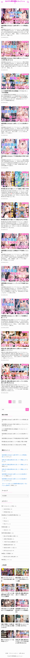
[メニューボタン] (2, 2)
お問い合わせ (22, 653)
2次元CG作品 (8, 509)
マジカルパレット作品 (9, 506)
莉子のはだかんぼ (9, 550)
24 (20, 401)
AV (5, 518)
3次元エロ (7, 529)
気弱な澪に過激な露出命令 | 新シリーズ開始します (14, 459)
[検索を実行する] (27, 409)
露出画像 (6, 527)
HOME (6, 653)
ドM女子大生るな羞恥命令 (11, 541)
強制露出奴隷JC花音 (9, 544)
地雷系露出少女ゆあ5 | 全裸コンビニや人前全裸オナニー (15, 434)
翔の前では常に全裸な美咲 (11, 556)
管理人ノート (7, 559)
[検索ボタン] (28, 2)
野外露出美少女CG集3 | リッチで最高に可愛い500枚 (14, 441)
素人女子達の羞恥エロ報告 (11, 536)
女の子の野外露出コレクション (15, 1)
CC (2, 461)
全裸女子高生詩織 (9, 539)
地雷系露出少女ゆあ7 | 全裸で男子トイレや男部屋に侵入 (15, 420)
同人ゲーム (7, 523)
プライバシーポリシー (13, 653)
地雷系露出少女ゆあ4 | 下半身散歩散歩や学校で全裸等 (15, 438)
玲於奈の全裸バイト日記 (10, 547)
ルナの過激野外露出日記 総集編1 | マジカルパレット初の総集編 (14, 429)
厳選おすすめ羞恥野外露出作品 (12, 515)
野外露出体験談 (8, 533)
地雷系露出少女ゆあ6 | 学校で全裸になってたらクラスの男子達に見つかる (15, 425)
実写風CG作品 (8, 512)
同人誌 (6, 520)
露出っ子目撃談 (8, 553)
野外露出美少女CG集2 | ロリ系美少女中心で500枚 (14, 444)
